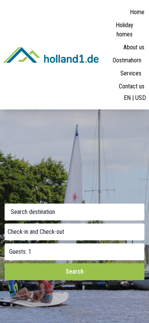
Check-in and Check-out (36, 231)
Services (130, 73)
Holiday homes (124, 29)
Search (75, 271)
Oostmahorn (127, 60)
